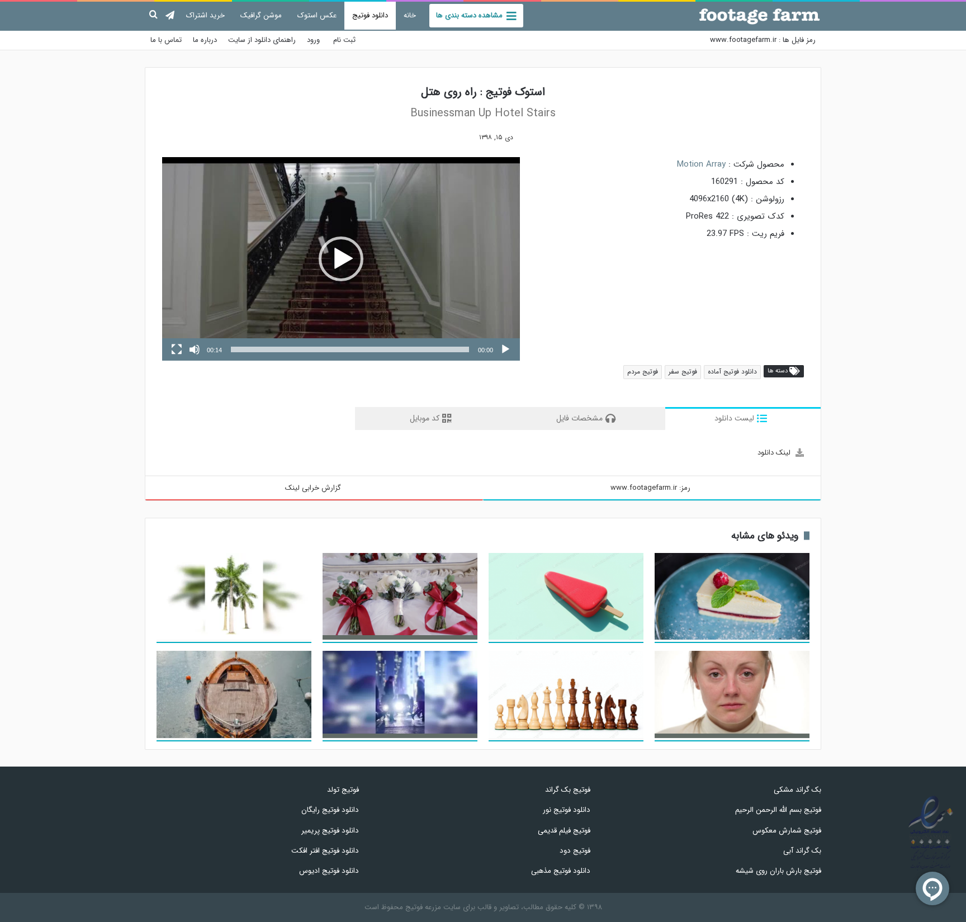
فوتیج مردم (642, 371)
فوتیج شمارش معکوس (786, 830)
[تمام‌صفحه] (176, 349)
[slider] (350, 349)
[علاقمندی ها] (461, 137)
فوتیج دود (575, 851)
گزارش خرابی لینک (313, 488)
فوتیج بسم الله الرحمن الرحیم (778, 810)
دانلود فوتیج (370, 15)
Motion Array (701, 164)
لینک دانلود (773, 452)
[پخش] (505, 349)
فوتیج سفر (683, 371)
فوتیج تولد (343, 790)
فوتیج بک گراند (567, 790)
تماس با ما (166, 40)
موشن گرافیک (261, 15)
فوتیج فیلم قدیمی (564, 830)
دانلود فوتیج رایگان (330, 810)
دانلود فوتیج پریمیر (330, 830)
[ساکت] (194, 349)
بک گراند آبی (802, 851)
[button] (341, 259)
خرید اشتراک (205, 15)
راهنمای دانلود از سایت (262, 40)
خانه (410, 15)
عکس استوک (317, 15)
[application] (341, 259)
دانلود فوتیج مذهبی (560, 871)
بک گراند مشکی (797, 790)
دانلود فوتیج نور (566, 810)
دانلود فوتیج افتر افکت (325, 851)
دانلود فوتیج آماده (732, 371)
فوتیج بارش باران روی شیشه (778, 871)
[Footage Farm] (760, 16)
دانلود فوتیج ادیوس (329, 871)
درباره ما (205, 40)
